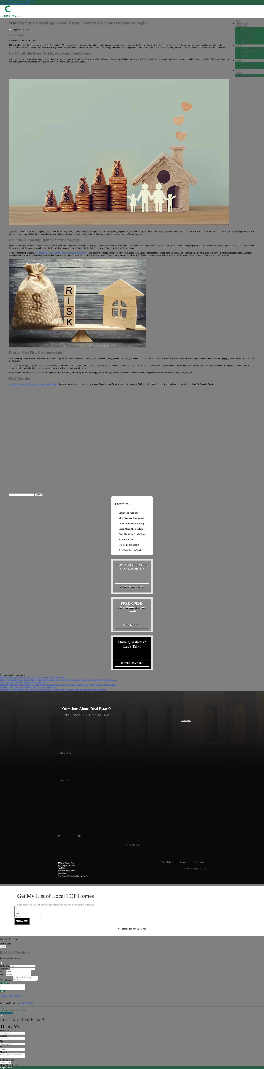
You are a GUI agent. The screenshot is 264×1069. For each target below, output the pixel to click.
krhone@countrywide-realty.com (14, 3)
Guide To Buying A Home (252, 48)
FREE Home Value (132, 586)
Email (2, 971)
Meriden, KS (246, 43)
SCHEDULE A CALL (132, 663)
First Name (5, 966)
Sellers (238, 60)
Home (238, 21)
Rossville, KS (247, 31)
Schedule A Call (248, 75)
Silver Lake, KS (248, 33)
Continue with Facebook (10, 996)
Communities (241, 26)
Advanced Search (248, 50)
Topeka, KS (246, 28)
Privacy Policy (166, 862)
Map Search (246, 55)
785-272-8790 (26, 1003)
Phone (3, 974)
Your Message (6, 980)
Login (243, 58)
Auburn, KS (246, 38)
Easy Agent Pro (82, 876)
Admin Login (199, 862)
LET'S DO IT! (6, 1013)
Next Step (4, 983)
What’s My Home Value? (252, 63)
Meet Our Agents (242, 23)
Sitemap (183, 862)
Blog (237, 70)
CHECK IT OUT (132, 625)
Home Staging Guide (250, 68)
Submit (3, 991)
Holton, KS (246, 36)
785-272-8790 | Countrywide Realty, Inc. (18, 1)
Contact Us (186, 720)
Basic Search (246, 53)
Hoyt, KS (245, 41)
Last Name (4, 969)
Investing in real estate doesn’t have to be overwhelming (33, 384)
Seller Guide (246, 65)
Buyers (238, 45)
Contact (238, 73)
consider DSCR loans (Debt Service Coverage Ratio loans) (60, 253)
